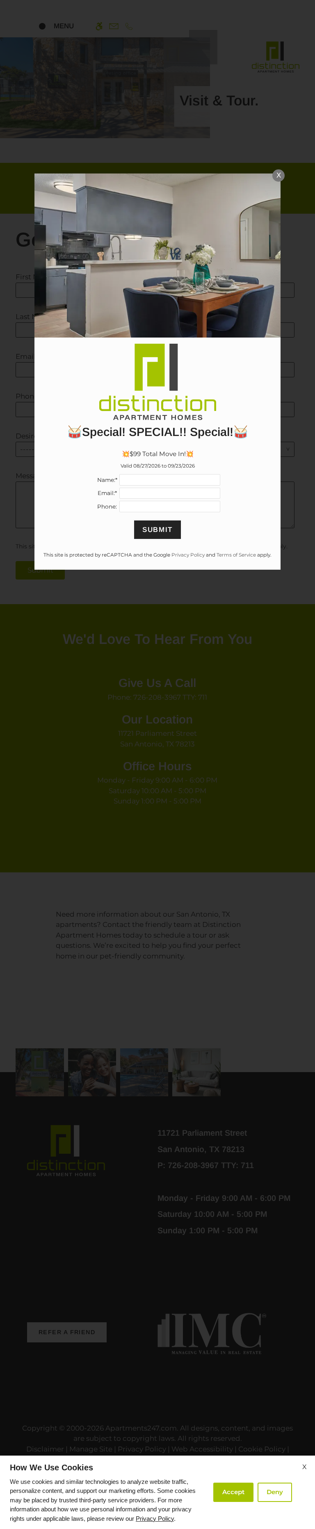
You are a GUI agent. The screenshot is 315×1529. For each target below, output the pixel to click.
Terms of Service (236, 555)
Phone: (107, 506)
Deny (275, 1492)
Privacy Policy (155, 1518)
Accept (233, 1492)
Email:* (107, 493)
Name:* (107, 480)
